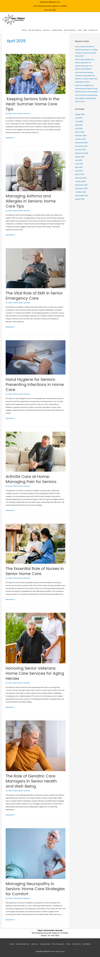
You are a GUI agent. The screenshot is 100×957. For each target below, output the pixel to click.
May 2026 (78, 125)
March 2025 (79, 174)
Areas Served (45, 944)
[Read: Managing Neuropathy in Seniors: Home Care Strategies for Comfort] (35, 853)
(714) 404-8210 (50, 10)
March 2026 (79, 132)
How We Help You (22, 944)
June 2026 (79, 121)
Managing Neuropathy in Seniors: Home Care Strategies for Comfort (35, 889)
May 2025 (78, 167)
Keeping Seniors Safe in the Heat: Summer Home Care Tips (32, 104)
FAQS (68, 944)
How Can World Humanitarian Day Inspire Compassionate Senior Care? (86, 98)
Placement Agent (56, 951)
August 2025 (79, 157)
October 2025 (80, 150)
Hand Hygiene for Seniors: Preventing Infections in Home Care (35, 384)
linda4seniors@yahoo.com (50, 2)
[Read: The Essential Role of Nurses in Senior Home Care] (35, 543)
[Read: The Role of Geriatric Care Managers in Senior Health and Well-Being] (35, 746)
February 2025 (80, 178)
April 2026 (79, 128)
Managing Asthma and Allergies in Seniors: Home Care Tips (31, 201)
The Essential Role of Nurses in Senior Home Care (35, 571)
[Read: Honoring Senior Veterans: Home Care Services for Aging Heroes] (35, 638)
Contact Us (76, 944)
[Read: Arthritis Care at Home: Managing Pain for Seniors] (35, 451)
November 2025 (81, 146)
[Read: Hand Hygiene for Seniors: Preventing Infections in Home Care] (35, 357)
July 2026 (78, 118)
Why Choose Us (58, 944)
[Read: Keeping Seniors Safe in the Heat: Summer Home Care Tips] (35, 74)
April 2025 (79, 171)
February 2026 (80, 135)
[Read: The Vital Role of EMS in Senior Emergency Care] (35, 268)
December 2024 (81, 185)
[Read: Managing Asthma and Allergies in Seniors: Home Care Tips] (35, 171)
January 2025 (80, 181)
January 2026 (80, 139)
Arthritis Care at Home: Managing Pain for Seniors (31, 479)
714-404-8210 (53, 935)
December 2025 (81, 143)
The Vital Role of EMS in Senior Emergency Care (34, 295)
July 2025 (78, 160)
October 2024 (80, 192)
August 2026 (79, 114)
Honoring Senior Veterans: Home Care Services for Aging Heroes (35, 673)
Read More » (10, 138)
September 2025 (81, 153)
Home (11, 944)
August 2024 (80, 199)
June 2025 (79, 164)
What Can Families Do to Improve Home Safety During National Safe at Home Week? (86, 88)
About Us (34, 944)
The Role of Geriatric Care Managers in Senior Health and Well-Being (31, 781)
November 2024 (81, 188)
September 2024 (81, 195)
